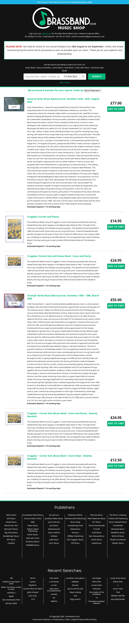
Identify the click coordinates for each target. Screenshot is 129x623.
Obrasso (75, 532)
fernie (32, 578)
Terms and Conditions (42, 619)
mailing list (46, 33)
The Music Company (117, 515)
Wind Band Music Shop (82, 2)
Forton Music (32, 534)
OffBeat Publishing (75, 536)
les (54, 598)
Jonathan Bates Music (54, 518)
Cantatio (11, 543)
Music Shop (75, 522)
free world (54, 578)
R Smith (96, 529)
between (75, 581)
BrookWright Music (11, 536)
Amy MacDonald (118, 599)
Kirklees (54, 536)
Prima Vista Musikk (97, 525)
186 (11, 578)
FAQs (67, 619)
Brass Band (30, 67)
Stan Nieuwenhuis (96, 536)
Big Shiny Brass (11, 532)
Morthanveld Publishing (75, 518)
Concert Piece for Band (32, 588)
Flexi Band (69, 67)
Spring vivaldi (11, 603)
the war (75, 585)
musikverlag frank (75, 525)
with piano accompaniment (54, 589)
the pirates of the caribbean (96, 593)
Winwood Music (118, 529)
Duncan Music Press (32, 518)
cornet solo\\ (96, 585)
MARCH (54, 601)
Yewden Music (118, 543)
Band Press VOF (11, 525)
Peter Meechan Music (96, 518)
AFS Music (11, 518)
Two (75, 595)
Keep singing (75, 592)
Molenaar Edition (75, 515)
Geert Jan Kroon (32, 538)
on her (54, 585)
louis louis (32, 595)
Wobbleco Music (118, 532)
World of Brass (118, 536)
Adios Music (11, 515)
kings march (75, 599)
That (118, 592)
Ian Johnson (54, 515)
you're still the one (75, 588)
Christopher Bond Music (32, 515)
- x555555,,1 (11, 592)
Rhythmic (33, 585)
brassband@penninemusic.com (91, 36)
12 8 (33, 599)
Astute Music (11, 522)
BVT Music (11, 539)
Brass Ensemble (44, 67)
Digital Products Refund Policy (83, 619)
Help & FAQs (64, 82)
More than (96, 581)
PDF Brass (75, 543)
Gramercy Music (33, 541)
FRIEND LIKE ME (118, 595)
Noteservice (75, 529)
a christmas (54, 581)
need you (97, 588)
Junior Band (58, 67)
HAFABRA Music (32, 545)
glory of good (32, 592)
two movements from (11, 600)
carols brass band (117, 578)
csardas (54, 594)
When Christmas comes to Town (11, 588)
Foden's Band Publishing (32, 530)
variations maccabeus (75, 578)
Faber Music (33, 525)
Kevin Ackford (54, 532)
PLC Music (96, 522)
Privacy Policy (58, 619)
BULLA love (117, 581)
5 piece (33, 581)
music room (118, 588)
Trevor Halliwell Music (118, 522)
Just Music (54, 525)
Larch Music (54, 543)
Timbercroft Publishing (118, 518)
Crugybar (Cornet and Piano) (43, 216)
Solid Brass (96, 532)
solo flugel (96, 578)
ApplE (11, 596)
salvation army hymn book (11, 582)
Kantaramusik (54, 529)
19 (97, 598)
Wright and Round (118, 539)
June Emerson (54, 522)
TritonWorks (118, 525)
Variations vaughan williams (96, 602)
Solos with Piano (82, 67)
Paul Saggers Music (75, 539)
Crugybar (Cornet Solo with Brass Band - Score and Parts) (59, 256)
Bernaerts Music (11, 529)
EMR (33, 522)
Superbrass (96, 543)
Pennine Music (96, 515)
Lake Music (54, 539)
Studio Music (96, 539)
